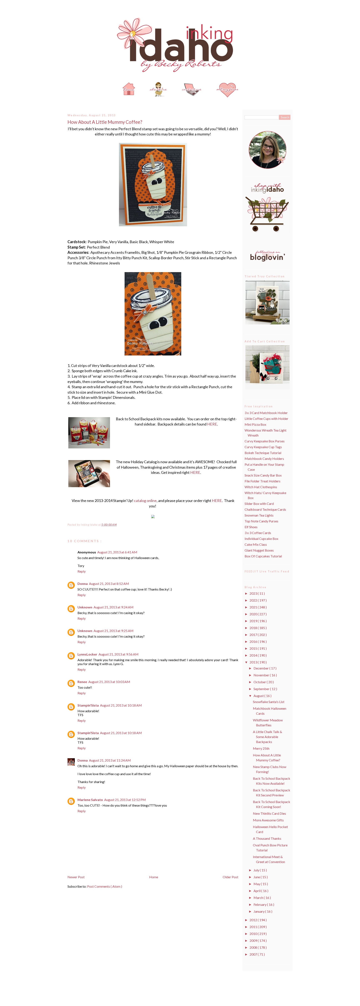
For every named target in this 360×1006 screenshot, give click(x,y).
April (257, 891)
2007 (254, 954)
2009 (254, 940)
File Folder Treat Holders (262, 481)
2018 (254, 628)
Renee (82, 682)
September (262, 689)
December (261, 668)
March (259, 898)
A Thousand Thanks (267, 838)
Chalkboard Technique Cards (265, 509)
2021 (254, 607)
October (260, 682)
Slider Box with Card (259, 504)
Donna (83, 584)
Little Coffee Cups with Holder (266, 418)
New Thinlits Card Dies (269, 813)
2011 (254, 927)
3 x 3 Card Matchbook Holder (266, 413)
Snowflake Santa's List (268, 702)
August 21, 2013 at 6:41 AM (117, 552)
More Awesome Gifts (268, 820)
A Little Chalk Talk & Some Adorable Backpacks (267, 737)
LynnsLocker (87, 654)
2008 (254, 947)
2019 (254, 621)
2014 (254, 655)
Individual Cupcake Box (261, 539)
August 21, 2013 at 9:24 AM (114, 607)
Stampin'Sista (88, 705)
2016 (254, 641)
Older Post (230, 877)
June (257, 877)
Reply (82, 571)
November (262, 675)
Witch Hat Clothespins (261, 487)
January (259, 911)
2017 (254, 635)
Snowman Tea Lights (259, 515)
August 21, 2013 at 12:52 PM (125, 800)
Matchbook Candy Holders (264, 458)
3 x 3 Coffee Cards (258, 533)
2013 (254, 662)
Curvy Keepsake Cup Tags (263, 447)
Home (153, 877)
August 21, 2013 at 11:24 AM (110, 760)
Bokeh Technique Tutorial (263, 453)
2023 (254, 593)
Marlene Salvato (90, 800)
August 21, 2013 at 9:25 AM (114, 631)
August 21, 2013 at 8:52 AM (109, 584)
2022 (254, 600)
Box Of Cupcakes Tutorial (263, 556)
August (259, 696)
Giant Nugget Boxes (259, 550)
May (257, 884)
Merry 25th (261, 748)
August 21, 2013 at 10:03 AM (109, 682)
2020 (254, 614)
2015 (254, 648)
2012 (254, 920)
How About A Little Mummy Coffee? (105, 122)
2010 (254, 934)
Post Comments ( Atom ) (104, 886)
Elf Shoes (251, 527)
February (260, 904)
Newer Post (76, 877)
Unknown (85, 607)
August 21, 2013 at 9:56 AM (119, 654)
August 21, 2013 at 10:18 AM (121, 705)
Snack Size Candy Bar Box (263, 475)
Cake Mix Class (256, 544)
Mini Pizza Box (255, 424)
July (257, 870)
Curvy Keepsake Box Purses (265, 441)
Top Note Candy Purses (261, 521)
